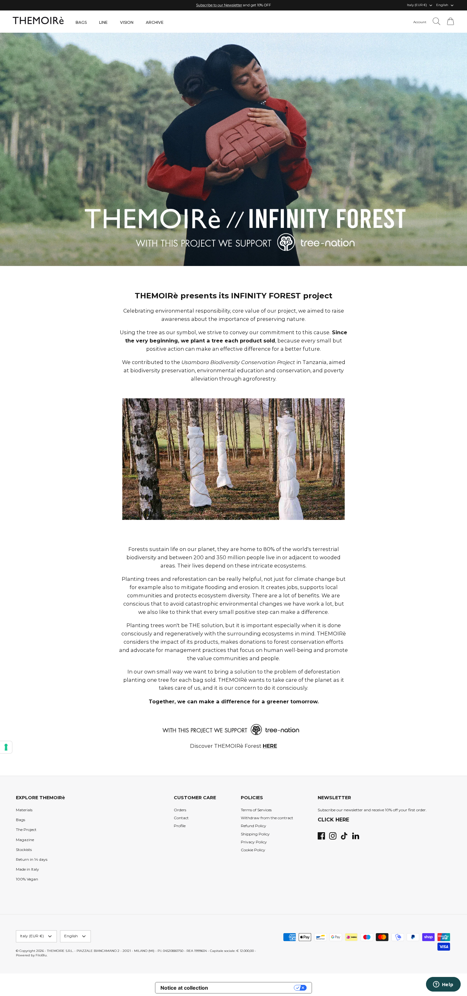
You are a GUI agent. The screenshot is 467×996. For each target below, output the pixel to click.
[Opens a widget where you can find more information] (443, 985)
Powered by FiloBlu (31, 955)
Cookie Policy (253, 849)
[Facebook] (321, 836)
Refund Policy (253, 825)
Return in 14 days (31, 859)
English (442, 5)
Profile (180, 825)
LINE (103, 22)
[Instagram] (332, 836)
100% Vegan (27, 879)
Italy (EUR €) (417, 5)
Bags (20, 819)
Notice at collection (184, 988)
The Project (26, 829)
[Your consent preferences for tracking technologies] (6, 747)
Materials (24, 809)
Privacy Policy (254, 842)
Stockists (24, 849)
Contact (181, 817)
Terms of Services (256, 809)
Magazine (25, 839)
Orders (180, 809)
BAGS (81, 22)
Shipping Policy (255, 834)
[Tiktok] (344, 836)
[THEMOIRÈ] (38, 20)
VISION (126, 22)
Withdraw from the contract (267, 817)
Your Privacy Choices (254, 988)
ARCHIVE (155, 22)
